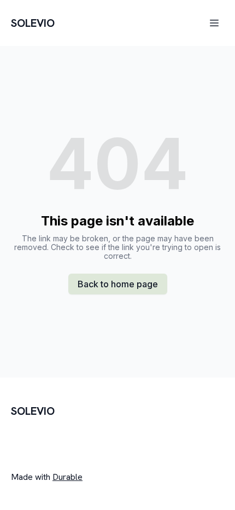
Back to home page (118, 284)
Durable (67, 477)
